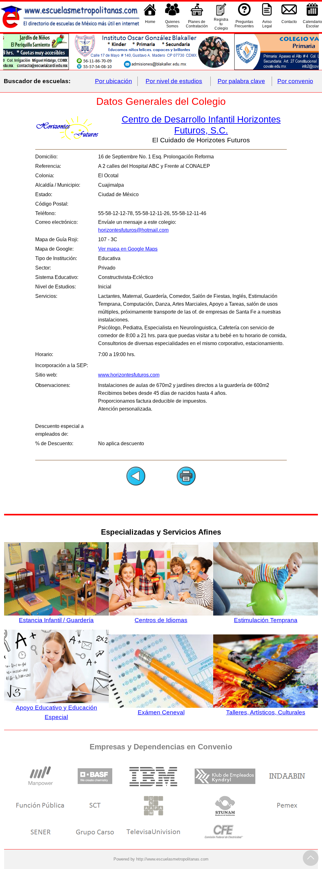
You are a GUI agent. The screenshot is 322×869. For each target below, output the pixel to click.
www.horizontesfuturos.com (128, 375)
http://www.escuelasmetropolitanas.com (172, 859)
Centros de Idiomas (161, 620)
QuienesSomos (172, 24)
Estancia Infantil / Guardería (56, 620)
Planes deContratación (197, 24)
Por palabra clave (241, 81)
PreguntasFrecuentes (244, 24)
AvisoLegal (267, 24)
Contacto (289, 22)
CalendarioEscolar (312, 24)
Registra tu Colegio (221, 24)
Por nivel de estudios (174, 81)
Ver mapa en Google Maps (128, 249)
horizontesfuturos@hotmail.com (133, 230)
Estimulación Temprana (265, 620)
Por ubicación (113, 81)
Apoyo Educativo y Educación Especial (56, 712)
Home (150, 22)
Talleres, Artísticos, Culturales (265, 712)
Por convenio (295, 81)
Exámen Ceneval (161, 712)
